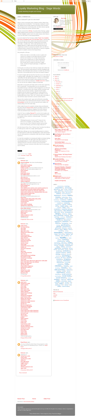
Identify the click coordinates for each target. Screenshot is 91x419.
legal (62, 235)
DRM (71, 215)
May (57, 93)
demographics (68, 212)
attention (60, 190)
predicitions (66, 251)
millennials (63, 242)
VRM (58, 286)
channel (61, 198)
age (61, 189)
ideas (65, 229)
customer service (67, 209)
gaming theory (66, 226)
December (58, 81)
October (58, 83)
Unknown (23, 160)
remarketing (67, 262)
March (57, 95)
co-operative (62, 199)
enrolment (68, 218)
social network (61, 278)
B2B (63, 192)
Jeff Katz (30, 31)
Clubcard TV (33, 113)
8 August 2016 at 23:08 (26, 337)
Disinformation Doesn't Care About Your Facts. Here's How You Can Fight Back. (63, 122)
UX (62, 284)
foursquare (64, 223)
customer (57, 209)
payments (57, 248)
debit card (56, 212)
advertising (68, 188)
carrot (56, 198)
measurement (60, 241)
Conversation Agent (59, 142)
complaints (66, 203)
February (58, 96)
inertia (66, 230)
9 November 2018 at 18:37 (27, 370)
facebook (65, 221)
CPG (56, 206)
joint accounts (61, 234)
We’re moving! (58, 173)
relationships (66, 260)
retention (58, 266)
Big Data (64, 195)
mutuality (61, 245)
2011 (56, 108)
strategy (56, 279)
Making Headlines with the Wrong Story (63, 143)
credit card (63, 206)
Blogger (59, 413)
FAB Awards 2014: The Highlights (62, 164)
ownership (68, 246)
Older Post (47, 398)
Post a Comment (23, 372)
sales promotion (59, 269)
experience (58, 221)
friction (57, 225)
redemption (59, 260)
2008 (56, 113)
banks (58, 193)
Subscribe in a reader (58, 56)
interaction (68, 233)
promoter (68, 254)
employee (68, 217)
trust (56, 283)
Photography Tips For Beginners (61, 170)
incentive (61, 230)
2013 (56, 80)
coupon (69, 204)
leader (67, 234)
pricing (58, 254)
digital (69, 213)
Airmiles (70, 189)
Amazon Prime (30, 107)
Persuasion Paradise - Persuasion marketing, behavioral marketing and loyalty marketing (63, 168)
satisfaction (69, 269)
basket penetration (66, 193)
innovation (23, 155)
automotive (57, 192)
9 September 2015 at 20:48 (27, 219)
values (65, 284)
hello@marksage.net (60, 27)
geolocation (57, 228)
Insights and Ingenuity (60, 180)
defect (62, 212)
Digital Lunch (58, 176)
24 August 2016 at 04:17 (26, 348)
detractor (64, 213)
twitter (61, 283)
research (60, 264)
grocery (64, 228)
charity (65, 198)
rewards (64, 268)
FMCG (57, 223)
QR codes (63, 257)
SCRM (63, 271)
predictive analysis (60, 252)
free (70, 223)
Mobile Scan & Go (40, 80)
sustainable (63, 281)
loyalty (27, 155)
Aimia (65, 189)
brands (58, 197)
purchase (57, 257)
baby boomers (68, 192)
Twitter (54, 296)
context (63, 204)
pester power (60, 249)
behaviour (57, 195)
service (67, 272)
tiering (61, 282)
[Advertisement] (33, 387)
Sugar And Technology (59, 146)
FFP (70, 221)
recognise (67, 259)
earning (56, 217)
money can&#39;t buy (58, 244)
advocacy (56, 189)
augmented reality (68, 190)
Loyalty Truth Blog (59, 159)
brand (69, 195)
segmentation (60, 272)
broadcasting (64, 197)
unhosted (66, 283)
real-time (69, 257)
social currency (66, 274)
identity (69, 229)
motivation (67, 244)
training (66, 282)
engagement (60, 218)
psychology (66, 256)
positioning (58, 251)
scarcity (58, 271)
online (62, 246)
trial (70, 282)
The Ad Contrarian (59, 145)
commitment (57, 201)
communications (66, 201)
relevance (60, 262)
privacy (63, 254)
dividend (66, 215)
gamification (65, 225)
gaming (58, 226)
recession (59, 259)
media (67, 241)
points (66, 249)
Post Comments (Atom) (29, 401)
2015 (56, 76)
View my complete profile (59, 31)
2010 (56, 110)
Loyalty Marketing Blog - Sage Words (39, 8)
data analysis (57, 210)
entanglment (59, 220)
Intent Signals (58, 136)
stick (69, 278)
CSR (68, 207)
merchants (56, 242)
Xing (54, 293)
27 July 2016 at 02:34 (25, 276)
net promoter (68, 245)
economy (62, 217)
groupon (69, 228)
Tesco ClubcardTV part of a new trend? (64, 98)
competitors (59, 203)
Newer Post (21, 398)
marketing (65, 239)
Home (34, 398)
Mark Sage (63, 18)
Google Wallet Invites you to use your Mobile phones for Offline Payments (62, 178)
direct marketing (58, 215)
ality (55, 190)
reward (65, 266)
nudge (57, 246)
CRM (63, 207)
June (57, 91)
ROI (69, 268)
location (66, 235)
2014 (56, 78)
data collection (67, 210)
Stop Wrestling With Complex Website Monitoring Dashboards (63, 127)
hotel (61, 229)
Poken (70, 249)
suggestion (63, 279)
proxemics (58, 256)
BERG (56, 172)
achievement (60, 186)
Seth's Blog (57, 138)
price (68, 252)
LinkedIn (55, 295)
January (58, 103)
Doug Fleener (24, 342)
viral (70, 284)
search (68, 271)
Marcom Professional (58, 291)
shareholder (57, 274)
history (56, 229)
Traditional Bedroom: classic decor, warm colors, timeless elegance (63, 131)
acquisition (59, 188)
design (57, 214)
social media (66, 276)
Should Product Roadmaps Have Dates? (63, 156)
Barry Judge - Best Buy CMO (62, 129)
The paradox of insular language (61, 139)
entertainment (66, 220)
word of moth (65, 286)
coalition (69, 200)
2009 (56, 111)
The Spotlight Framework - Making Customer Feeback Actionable (62, 161)
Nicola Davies (58, 163)
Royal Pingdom (58, 125)
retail (31, 155)
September (58, 85)
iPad (56, 234)
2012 (56, 106)
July (57, 89)
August (57, 87)
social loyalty (57, 276)
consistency (57, 204)
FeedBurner (66, 70)
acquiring (66, 186)
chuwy (50, 413)
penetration (64, 248)
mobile (70, 243)
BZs (69, 197)
